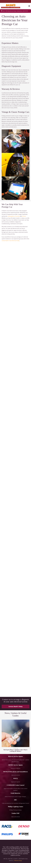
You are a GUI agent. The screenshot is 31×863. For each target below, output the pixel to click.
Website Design (18, 860)
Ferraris (24, 216)
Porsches (17, 216)
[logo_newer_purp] (10, 6)
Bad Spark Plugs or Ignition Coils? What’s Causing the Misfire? (15, 750)
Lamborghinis (11, 216)
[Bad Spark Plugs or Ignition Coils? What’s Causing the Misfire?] (15, 720)
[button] (29, 6)
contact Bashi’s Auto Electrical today (10, 240)
